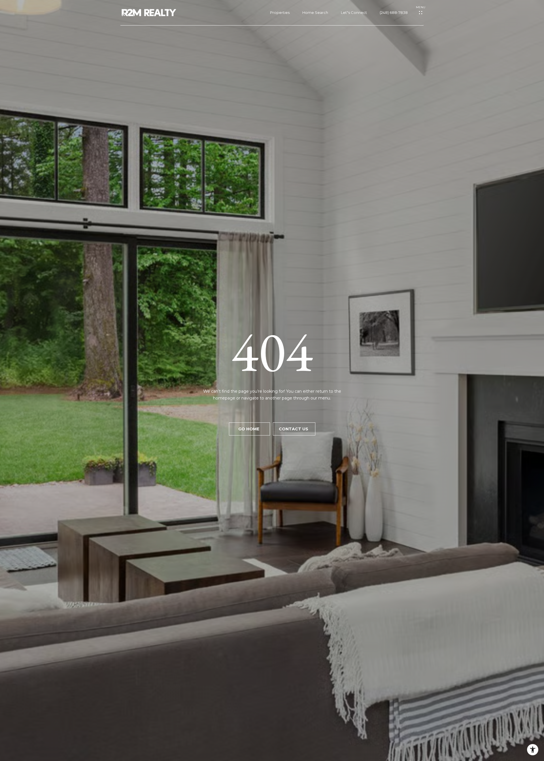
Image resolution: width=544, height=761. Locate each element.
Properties (280, 12)
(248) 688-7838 (394, 12)
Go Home (249, 428)
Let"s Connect (354, 12)
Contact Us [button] (294, 428)
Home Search (315, 12)
